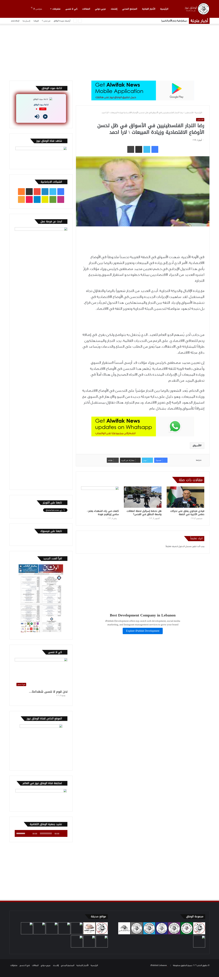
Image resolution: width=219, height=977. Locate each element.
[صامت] (28, 833)
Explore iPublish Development (142, 630)
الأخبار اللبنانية (148, 9)
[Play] (45, 116)
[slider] (21, 833)
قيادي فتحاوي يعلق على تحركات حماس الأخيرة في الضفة (187, 513)
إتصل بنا (26, 21)
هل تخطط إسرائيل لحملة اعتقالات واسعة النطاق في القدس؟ (144, 513)
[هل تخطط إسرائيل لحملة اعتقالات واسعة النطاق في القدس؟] (143, 497)
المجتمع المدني (129, 9)
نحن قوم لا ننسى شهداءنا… (48, 692)
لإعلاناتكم (15, 21)
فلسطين (189, 112)
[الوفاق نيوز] (197, 9)
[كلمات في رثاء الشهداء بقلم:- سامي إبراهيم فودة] (100, 497)
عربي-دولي (100, 9)
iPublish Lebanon (158, 965)
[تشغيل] (63, 833)
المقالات (86, 9)
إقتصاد (114, 9)
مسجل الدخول (184, 546)
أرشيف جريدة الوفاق (62, 21)
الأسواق (196, 445)
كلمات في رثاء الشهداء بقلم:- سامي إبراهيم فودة (103, 513)
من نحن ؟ (46, 21)
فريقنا (36, 21)
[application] (41, 833)
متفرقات (56, 9)
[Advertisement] (109, 51)
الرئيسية (164, 9)
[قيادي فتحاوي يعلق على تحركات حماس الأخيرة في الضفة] (185, 497)
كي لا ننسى (71, 9)
